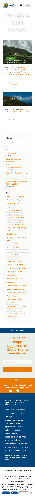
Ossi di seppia (11, 282)
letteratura (19, 265)
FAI (23, 111)
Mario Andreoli (11, 272)
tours (20, 310)
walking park (11, 317)
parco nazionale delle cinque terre (17, 292)
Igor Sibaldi (10, 265)
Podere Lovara (15, 72)
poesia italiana (11, 299)
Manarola (22, 268)
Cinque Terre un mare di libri (15, 217)
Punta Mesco (24, 72)
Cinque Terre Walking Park (15, 221)
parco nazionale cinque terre (16, 289)
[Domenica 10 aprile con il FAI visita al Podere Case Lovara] (17, 99)
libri (15, 268)
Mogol (20, 272)
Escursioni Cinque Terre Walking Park (16, 239)
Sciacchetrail (22, 306)
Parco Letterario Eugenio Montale (17, 285)
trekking (9, 313)
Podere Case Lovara (11, 113)
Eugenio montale (12, 244)
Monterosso (11, 275)
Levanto (26, 111)
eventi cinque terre (13, 247)
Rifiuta (14, 493)
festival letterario (12, 254)
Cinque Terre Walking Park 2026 (16, 224)
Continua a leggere (13, 83)
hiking (19, 261)
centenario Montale (13, 203)
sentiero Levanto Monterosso (15, 74)
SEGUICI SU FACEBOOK (16, 330)
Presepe (20, 299)
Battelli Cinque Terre (20, 196)
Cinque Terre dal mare (14, 210)
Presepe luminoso (12, 303)
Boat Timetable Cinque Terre (16, 200)
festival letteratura (13, 258)
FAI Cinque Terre (16, 71)
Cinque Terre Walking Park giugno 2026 (17, 229)
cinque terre (17, 111)
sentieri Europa (11, 310)
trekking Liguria (19, 313)
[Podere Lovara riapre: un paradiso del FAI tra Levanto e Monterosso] (17, 52)
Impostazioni (23, 489)
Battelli (9, 196)
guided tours (11, 261)
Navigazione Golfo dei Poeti (15, 278)
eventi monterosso (13, 251)
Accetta (6, 493)
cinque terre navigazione (14, 214)
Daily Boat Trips (12, 234)
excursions (24, 251)
